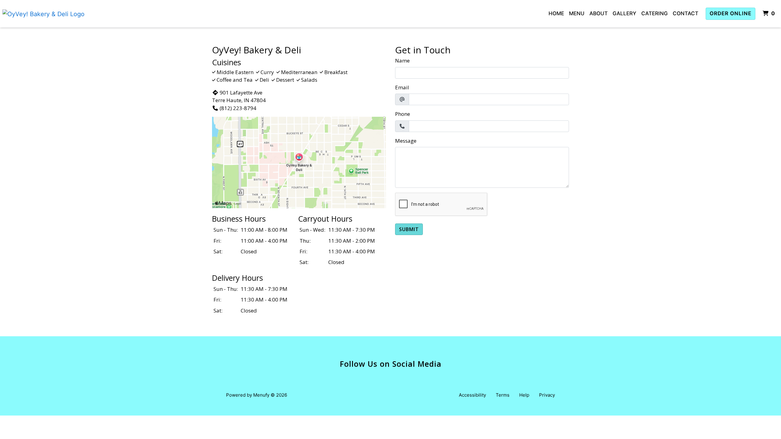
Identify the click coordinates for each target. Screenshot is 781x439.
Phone (402, 113)
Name (402, 60)
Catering (654, 13)
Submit (409, 229)
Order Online (730, 13)
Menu (577, 13)
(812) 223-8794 (238, 108)
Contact (685, 13)
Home (556, 13)
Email (402, 87)
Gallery (624, 13)
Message (405, 140)
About (598, 13)
